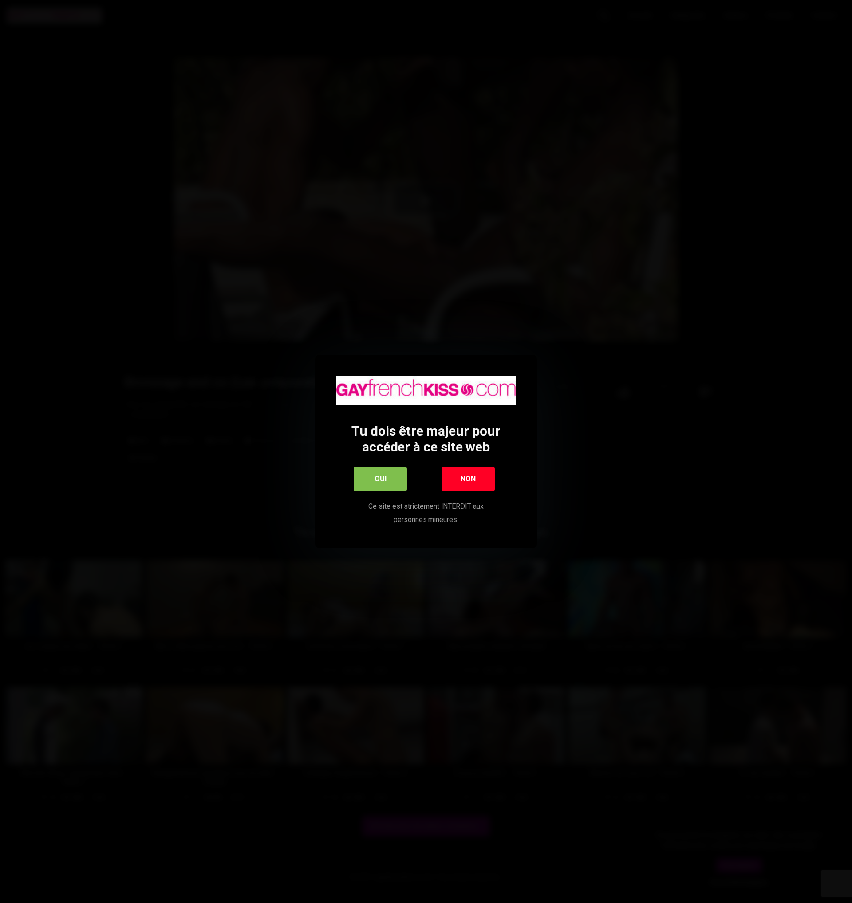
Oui (381, 479)
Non (468, 479)
